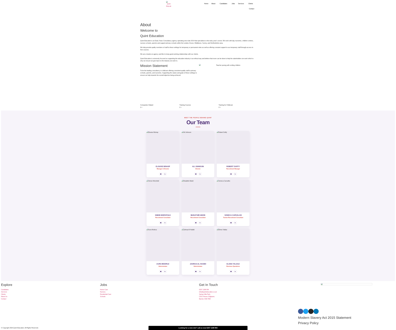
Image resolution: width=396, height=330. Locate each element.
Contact (251, 9)
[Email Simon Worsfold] (160, 222)
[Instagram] (311, 311)
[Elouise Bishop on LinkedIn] (165, 174)
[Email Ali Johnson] (195, 174)
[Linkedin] (316, 311)
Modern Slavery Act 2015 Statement (324, 317)
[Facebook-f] (300, 311)
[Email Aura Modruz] (160, 271)
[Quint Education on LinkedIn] (200, 174)
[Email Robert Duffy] (231, 174)
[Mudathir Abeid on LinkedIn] (200, 222)
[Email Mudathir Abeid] (195, 222)
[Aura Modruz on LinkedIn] (165, 271)
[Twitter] (305, 311)
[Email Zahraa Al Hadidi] (195, 271)
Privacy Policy (308, 323)
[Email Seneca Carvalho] (231, 222)
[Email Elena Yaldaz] (231, 271)
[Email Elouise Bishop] (160, 174)
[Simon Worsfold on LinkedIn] (165, 222)
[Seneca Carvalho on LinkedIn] (235, 222)
